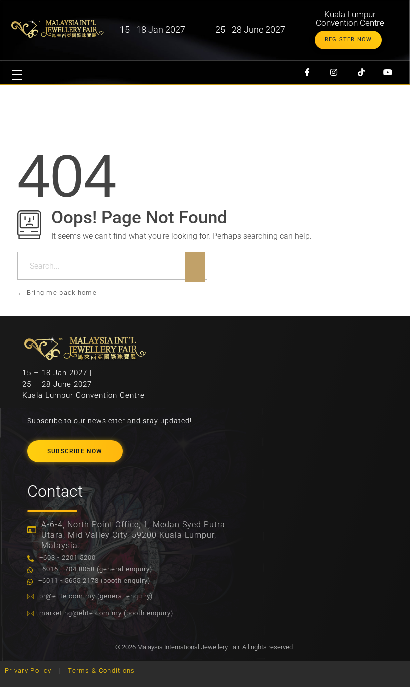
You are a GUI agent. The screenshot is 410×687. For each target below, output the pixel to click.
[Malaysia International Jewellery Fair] (57, 28)
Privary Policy (28, 670)
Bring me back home (60, 292)
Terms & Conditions (101, 670)
